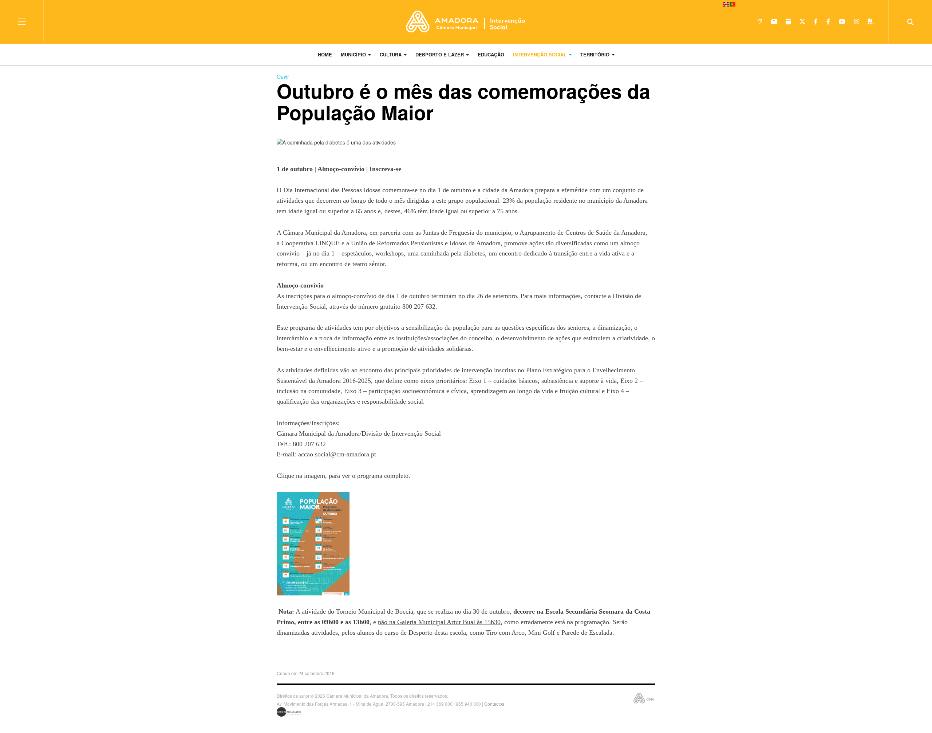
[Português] (733, 3)
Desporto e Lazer (440, 54)
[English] (726, 3)
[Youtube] (842, 21)
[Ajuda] (760, 21)
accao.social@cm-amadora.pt (337, 454)
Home (325, 54)
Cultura (391, 54)
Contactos (494, 704)
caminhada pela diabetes (452, 253)
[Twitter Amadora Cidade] (802, 21)
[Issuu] (871, 21)
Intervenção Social (540, 54)
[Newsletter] (774, 21)
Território (595, 54)
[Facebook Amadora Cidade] (828, 21)
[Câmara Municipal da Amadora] (466, 21)
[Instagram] (856, 21)
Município (354, 54)
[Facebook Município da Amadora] (816, 21)
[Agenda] (788, 21)
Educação (491, 54)
